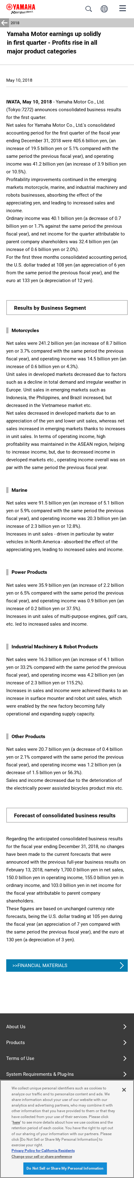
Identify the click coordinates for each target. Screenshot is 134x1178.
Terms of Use (20, 1058)
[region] (67, 1129)
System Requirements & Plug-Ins (40, 1074)
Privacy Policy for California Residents (43, 1150)
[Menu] (123, 8)
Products (15, 1042)
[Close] (124, 1090)
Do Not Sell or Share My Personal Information (64, 1168)
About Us (16, 1027)
